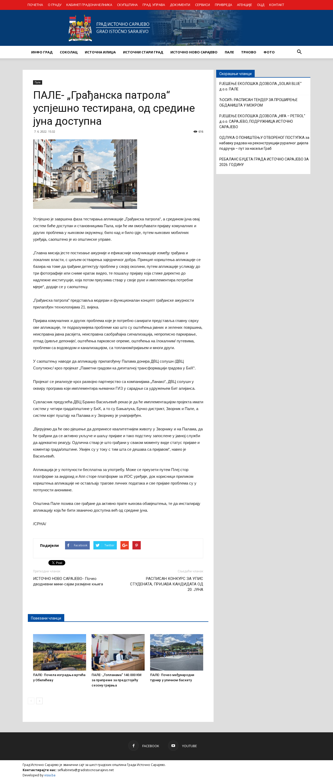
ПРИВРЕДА (223, 4)
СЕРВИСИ (202, 4)
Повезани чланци (46, 618)
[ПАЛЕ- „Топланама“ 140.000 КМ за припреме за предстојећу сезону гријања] (118, 652)
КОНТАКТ (276, 4)
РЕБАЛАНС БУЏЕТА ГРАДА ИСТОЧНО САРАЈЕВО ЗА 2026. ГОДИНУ (264, 162)
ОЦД (260, 4)
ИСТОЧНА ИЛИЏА (100, 52)
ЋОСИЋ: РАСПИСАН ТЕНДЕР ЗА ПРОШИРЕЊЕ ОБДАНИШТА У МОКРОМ (258, 102)
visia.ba (49, 775)
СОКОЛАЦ (69, 52)
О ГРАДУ (54, 4)
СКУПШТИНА (127, 4)
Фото (269, 52)
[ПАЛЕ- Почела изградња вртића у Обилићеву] (59, 652)
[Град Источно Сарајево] (166, 28)
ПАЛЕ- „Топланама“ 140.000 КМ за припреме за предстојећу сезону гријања (116, 680)
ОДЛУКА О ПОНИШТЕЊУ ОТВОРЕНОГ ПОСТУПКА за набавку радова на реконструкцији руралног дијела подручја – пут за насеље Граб (264, 143)
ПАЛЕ (229, 52)
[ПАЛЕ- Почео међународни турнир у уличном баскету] (176, 652)
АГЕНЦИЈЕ (244, 4)
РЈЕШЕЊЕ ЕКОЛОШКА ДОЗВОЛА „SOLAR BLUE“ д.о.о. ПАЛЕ (260, 86)
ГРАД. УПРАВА (154, 4)
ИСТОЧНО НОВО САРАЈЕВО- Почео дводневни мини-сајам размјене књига (68, 581)
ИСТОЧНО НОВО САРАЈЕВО (193, 52)
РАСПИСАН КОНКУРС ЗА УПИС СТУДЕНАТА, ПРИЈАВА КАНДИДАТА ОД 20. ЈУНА (166, 584)
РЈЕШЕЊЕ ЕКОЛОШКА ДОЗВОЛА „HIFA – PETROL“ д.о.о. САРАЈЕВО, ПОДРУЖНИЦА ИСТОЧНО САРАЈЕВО (262, 121)
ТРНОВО (248, 52)
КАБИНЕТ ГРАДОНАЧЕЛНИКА (89, 4)
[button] (299, 52)
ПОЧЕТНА (35, 4)
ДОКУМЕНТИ (180, 4)
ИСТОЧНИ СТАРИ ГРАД (143, 52)
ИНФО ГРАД (42, 52)
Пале (38, 82)
